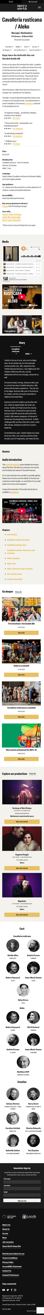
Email (5, 1192)
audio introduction (12, 464)
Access (34, 47)
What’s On (6, 1225)
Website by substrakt (33, 1311)
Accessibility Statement (12, 1266)
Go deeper (6, 50)
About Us (6, 1229)
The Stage (16, 144)
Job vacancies (8, 1242)
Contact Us (6, 1271)
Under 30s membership (11, 217)
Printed (5, 206)
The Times (16, 118)
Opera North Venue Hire (11, 1246)
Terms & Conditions (10, 1258)
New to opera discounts (11, 220)
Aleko (27, 353)
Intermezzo (29, 103)
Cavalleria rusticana (16, 350)
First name (7, 1179)
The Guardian (17, 136)
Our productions (19, 50)
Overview (8, 47)
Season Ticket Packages (11, 214)
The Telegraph (18, 128)
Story (26, 47)
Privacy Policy (7, 1262)
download (14, 492)
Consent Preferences (10, 1275)
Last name (7, 1185)
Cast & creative (34, 50)
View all (18, 592)
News (4, 1237)
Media (18, 47)
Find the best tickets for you (13, 1253)
